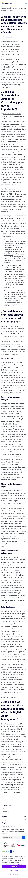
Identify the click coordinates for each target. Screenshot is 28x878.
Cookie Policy (15, 864)
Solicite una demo (14, 782)
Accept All (14, 866)
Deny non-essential (14, 874)
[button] (26, 3)
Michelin (8, 536)
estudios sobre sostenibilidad (10, 254)
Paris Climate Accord (8, 226)
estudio (6, 189)
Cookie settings (14, 870)
